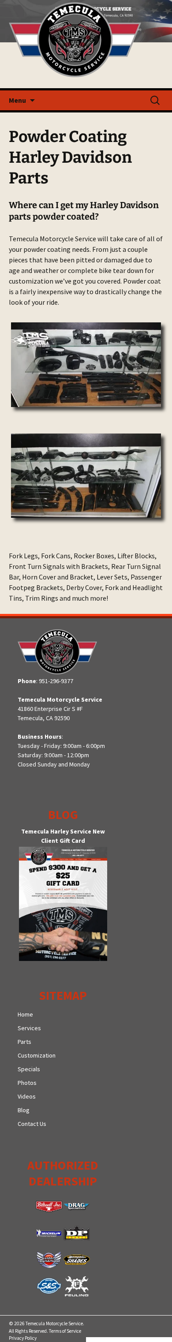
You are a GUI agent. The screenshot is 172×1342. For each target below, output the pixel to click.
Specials (29, 1069)
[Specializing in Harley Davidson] (86, 44)
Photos (27, 1083)
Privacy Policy (23, 1338)
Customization (37, 1055)
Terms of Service (65, 1331)
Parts (24, 1042)
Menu (17, 100)
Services (29, 1028)
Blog (24, 1110)
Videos (27, 1096)
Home (25, 1014)
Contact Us (32, 1124)
